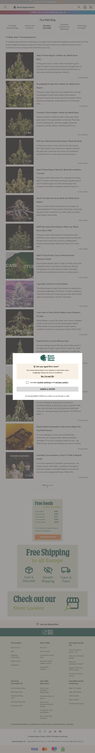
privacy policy (61, 382)
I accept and (49, 382)
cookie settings (44, 382)
